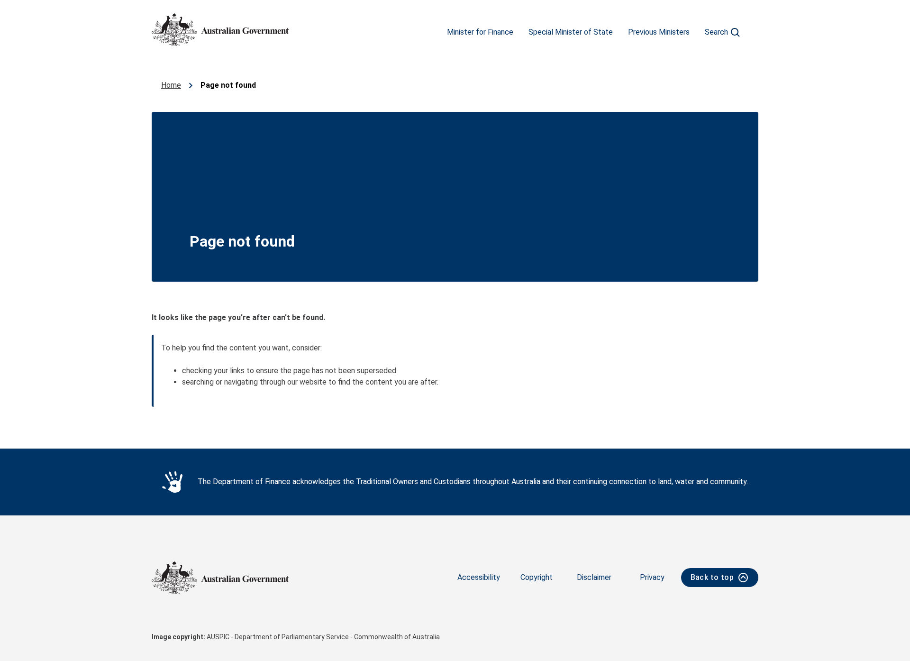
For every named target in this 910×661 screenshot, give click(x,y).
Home (171, 85)
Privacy (652, 577)
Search (716, 32)
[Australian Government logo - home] (220, 29)
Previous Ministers (659, 32)
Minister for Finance (480, 32)
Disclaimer (594, 577)
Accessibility (478, 577)
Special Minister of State (570, 32)
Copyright (536, 577)
